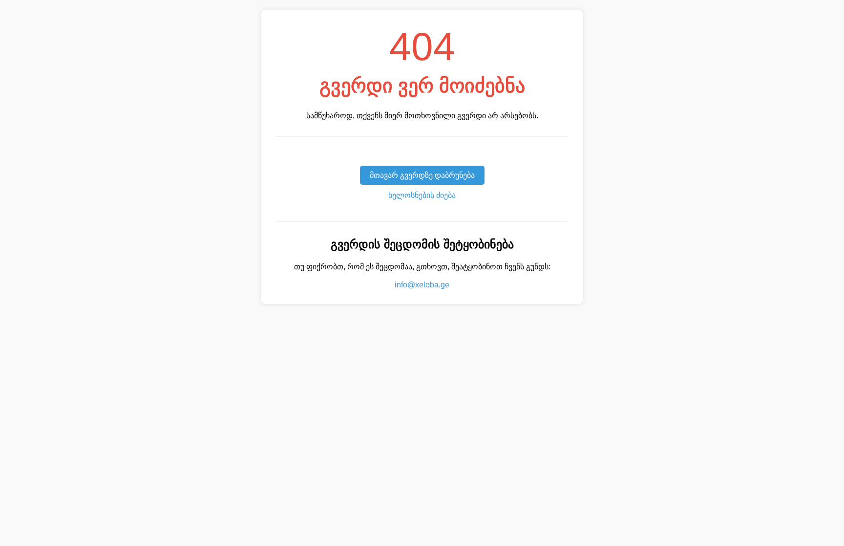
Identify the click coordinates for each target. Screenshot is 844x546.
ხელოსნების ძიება (422, 195)
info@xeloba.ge (422, 285)
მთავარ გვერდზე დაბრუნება (422, 175)
